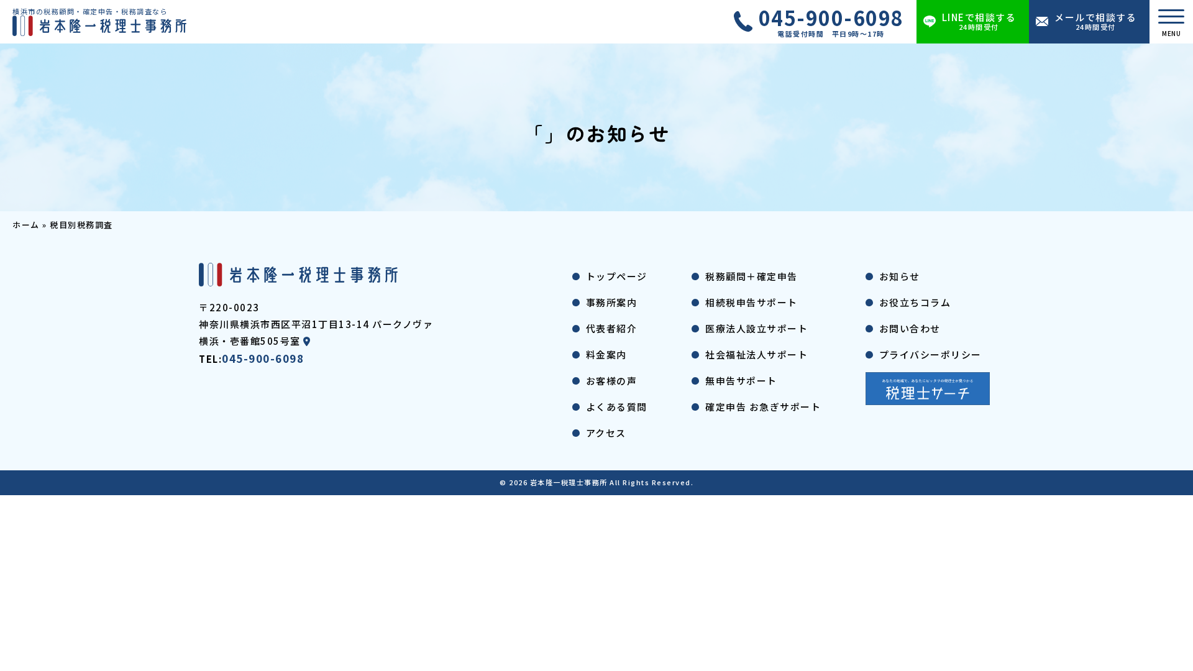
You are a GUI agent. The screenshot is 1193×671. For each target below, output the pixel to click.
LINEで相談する (979, 21)
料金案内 (606, 354)
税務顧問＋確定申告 (751, 276)
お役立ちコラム (915, 302)
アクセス (606, 432)
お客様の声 (612, 380)
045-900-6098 (831, 22)
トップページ (616, 276)
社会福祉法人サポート (756, 354)
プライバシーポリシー (930, 354)
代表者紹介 (612, 328)
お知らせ (899, 276)
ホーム (26, 225)
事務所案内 (612, 302)
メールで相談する (1095, 21)
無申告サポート (741, 380)
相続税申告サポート (751, 302)
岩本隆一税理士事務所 (569, 482)
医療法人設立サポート (756, 328)
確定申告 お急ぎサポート (763, 406)
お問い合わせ (910, 328)
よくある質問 (616, 406)
